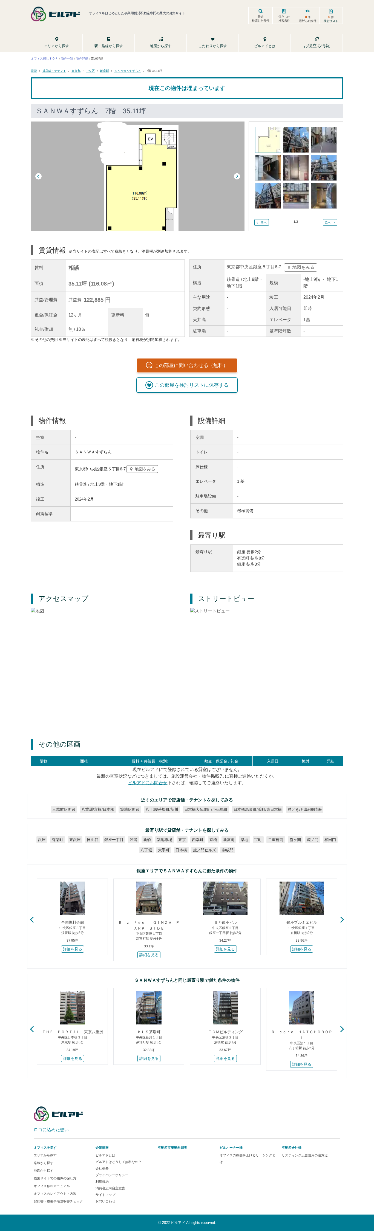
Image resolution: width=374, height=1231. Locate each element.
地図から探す (43, 1171)
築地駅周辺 (129, 809)
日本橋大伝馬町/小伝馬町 (206, 809)
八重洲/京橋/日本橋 (97, 809)
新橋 (147, 839)
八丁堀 (146, 850)
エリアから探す (45, 1155)
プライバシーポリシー (112, 1175)
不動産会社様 (291, 1148)
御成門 (228, 850)
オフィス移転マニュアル (52, 1186)
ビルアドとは (105, 1155)
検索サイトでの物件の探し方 (55, 1178)
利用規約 (102, 1182)
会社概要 (102, 1168)
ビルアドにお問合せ (147, 782)
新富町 (229, 839)
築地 (244, 839)
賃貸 (34, 70)
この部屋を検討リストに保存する (192, 385)
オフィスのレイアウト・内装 (55, 1194)
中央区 (90, 70)
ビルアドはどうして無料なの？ (119, 1162)
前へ (264, 222)
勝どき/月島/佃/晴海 (305, 809)
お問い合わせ (105, 1201)
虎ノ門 (312, 839)
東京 (182, 839)
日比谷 (92, 839)
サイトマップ (105, 1195)
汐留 (133, 839)
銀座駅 (104, 70)
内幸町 (197, 839)
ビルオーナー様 (231, 1148)
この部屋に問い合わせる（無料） (191, 365)
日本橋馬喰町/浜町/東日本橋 (258, 809)
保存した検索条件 (284, 18)
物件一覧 (67, 58)
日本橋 (181, 850)
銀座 (42, 839)
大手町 (163, 850)
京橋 (213, 839)
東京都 (75, 70)
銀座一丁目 (113, 839)
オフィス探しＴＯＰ (44, 58)
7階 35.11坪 (154, 70)
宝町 (258, 839)
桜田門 (330, 839)
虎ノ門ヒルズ (204, 850)
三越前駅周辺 (63, 809)
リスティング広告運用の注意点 (305, 1155)
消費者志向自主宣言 (110, 1188)
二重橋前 (275, 839)
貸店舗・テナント (54, 70)
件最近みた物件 (308, 18)
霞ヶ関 (295, 839)
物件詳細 (82, 58)
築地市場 (164, 839)
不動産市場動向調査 (172, 1148)
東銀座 (75, 839)
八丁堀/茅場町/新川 (161, 809)
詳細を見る (72, 949)
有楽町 (57, 839)
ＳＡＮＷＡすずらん (127, 70)
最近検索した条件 (260, 18)
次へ (328, 222)
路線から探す (43, 1163)
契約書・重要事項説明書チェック (58, 1201)
